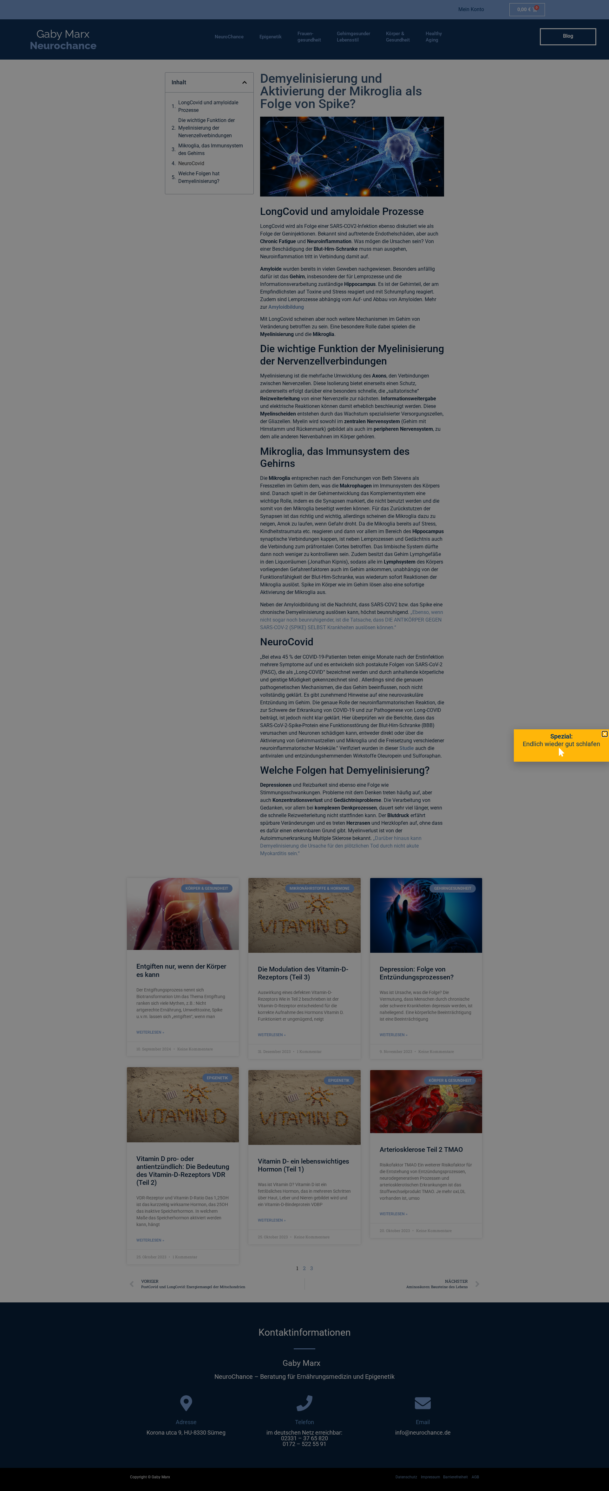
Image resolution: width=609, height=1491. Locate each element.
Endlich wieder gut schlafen (561, 744)
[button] (604, 734)
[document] (304, 745)
